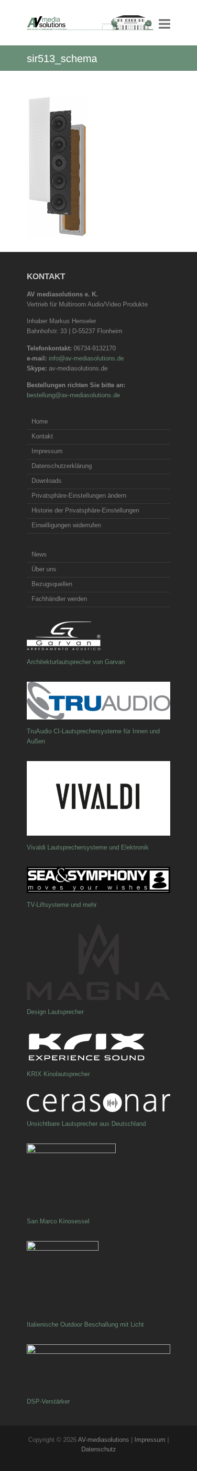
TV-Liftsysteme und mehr (62, 904)
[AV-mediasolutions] (90, 22)
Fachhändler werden (59, 598)
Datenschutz (98, 1449)
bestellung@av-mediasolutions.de (73, 395)
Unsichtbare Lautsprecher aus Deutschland (86, 1123)
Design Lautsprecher (55, 1011)
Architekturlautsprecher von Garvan (76, 661)
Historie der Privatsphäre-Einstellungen (85, 510)
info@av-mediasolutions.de (86, 358)
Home (40, 421)
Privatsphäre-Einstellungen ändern (79, 495)
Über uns (44, 569)
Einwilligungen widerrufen (66, 525)
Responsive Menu (164, 24)
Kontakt (42, 436)
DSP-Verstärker (48, 1401)
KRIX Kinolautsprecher (58, 1074)
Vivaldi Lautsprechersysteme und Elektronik (88, 847)
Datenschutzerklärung (62, 465)
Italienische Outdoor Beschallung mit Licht (85, 1324)
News (39, 554)
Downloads (47, 480)
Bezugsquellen (52, 584)
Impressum (47, 451)
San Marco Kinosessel (58, 1221)
